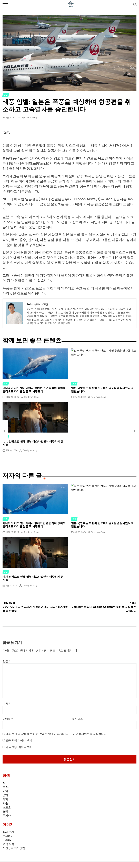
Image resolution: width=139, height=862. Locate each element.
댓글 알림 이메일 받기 (18, 740)
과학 (5, 799)
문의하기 (8, 815)
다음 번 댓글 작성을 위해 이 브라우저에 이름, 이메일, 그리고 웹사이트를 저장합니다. (56, 733)
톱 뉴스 (7, 787)
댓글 (6, 661)
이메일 (8, 718)
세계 (5, 95)
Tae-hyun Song (29, 117)
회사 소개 (8, 831)
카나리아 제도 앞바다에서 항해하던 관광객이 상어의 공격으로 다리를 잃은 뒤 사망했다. (34, 389)
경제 (5, 795)
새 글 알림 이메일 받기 (19, 747)
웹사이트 (77, 718)
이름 (6, 703)
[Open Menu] (5, 4)
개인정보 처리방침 (14, 848)
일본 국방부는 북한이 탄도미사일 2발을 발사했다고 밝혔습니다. (102, 389)
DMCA (7, 840)
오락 (5, 811)
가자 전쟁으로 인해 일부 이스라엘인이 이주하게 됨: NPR (33, 443)
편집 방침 (8, 844)
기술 (5, 803)
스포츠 (7, 807)
